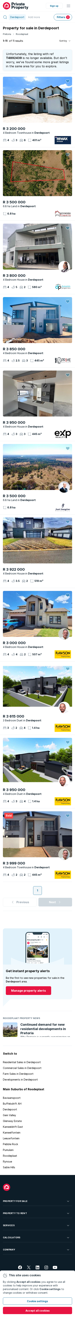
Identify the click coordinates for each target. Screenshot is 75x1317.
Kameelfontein (11, 1132)
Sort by (63, 40)
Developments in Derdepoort (20, 1079)
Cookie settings (37, 1301)
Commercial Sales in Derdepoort (22, 1067)
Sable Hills (9, 1167)
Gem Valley (9, 1115)
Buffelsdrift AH (12, 1103)
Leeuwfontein (11, 1138)
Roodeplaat (22, 34)
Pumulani (8, 1149)
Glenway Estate (12, 1120)
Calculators (11, 1237)
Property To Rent (15, 1213)
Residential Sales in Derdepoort (22, 1062)
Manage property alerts (28, 990)
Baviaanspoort (12, 1097)
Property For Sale (15, 1201)
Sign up (54, 6)
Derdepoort (10, 1109)
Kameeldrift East (13, 1126)
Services (9, 1225)
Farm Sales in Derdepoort (18, 1073)
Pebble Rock (10, 1144)
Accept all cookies (37, 1310)
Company (9, 1249)
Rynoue (7, 1161)
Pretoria (7, 34)
